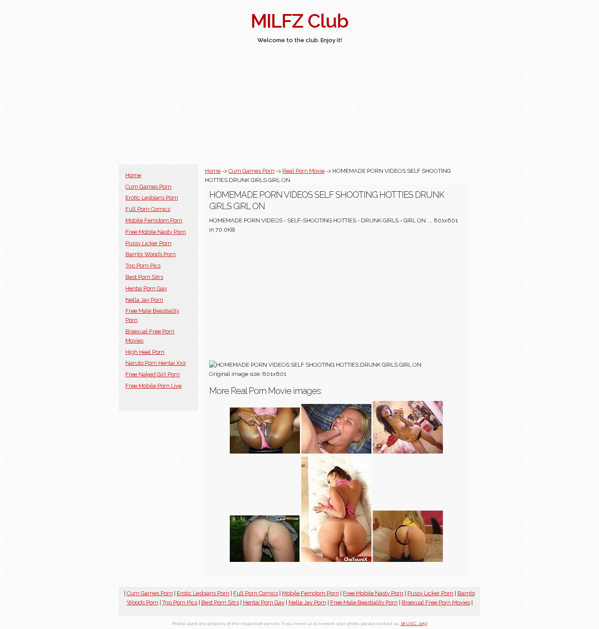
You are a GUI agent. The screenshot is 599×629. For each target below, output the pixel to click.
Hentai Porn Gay (146, 288)
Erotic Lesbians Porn (151, 197)
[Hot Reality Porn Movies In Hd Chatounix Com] (336, 560)
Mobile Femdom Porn (153, 220)
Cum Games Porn (148, 186)
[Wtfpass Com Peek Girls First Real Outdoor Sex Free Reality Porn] (265, 560)
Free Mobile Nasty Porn (155, 232)
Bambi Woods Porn (150, 254)
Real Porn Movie (303, 171)
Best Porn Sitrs (144, 277)
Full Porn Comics (147, 209)
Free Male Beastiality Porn (364, 602)
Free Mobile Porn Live (153, 385)
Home (133, 175)
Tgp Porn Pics (142, 265)
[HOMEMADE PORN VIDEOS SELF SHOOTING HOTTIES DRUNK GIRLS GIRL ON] (336, 451)
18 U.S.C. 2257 (414, 623)
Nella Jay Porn (144, 300)
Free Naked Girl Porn (152, 374)
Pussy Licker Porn (148, 243)
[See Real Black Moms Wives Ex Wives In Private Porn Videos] (265, 451)
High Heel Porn (144, 352)
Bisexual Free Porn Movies (436, 602)
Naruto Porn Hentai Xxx (155, 363)
